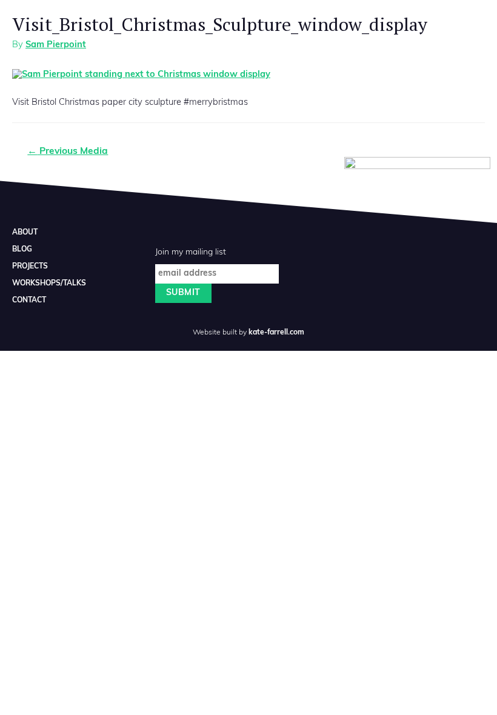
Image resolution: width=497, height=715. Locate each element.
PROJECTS (30, 266)
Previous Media (67, 151)
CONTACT (29, 300)
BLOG (22, 249)
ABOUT (25, 232)
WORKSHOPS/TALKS (49, 283)
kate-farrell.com (276, 332)
